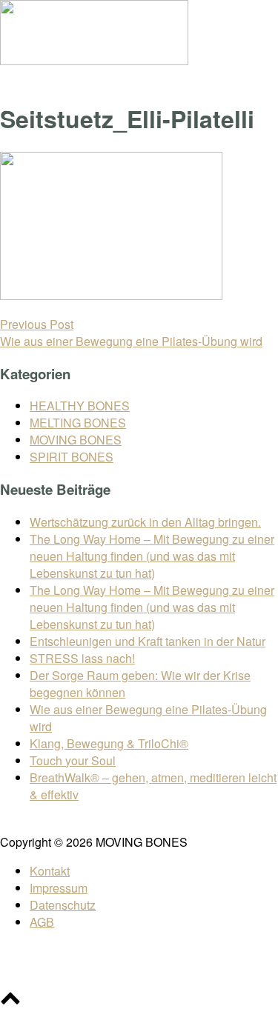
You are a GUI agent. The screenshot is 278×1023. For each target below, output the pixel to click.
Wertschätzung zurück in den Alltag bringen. (145, 521)
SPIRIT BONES (71, 456)
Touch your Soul (73, 760)
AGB (42, 921)
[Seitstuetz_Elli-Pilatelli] (111, 295)
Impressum (58, 887)
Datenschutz (63, 904)
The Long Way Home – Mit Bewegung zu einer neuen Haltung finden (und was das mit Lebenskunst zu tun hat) (152, 556)
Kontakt (50, 870)
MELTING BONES (78, 422)
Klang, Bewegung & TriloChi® (109, 743)
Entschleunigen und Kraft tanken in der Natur (147, 641)
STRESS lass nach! (82, 658)
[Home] (94, 60)
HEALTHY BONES (80, 405)
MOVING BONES (76, 439)
